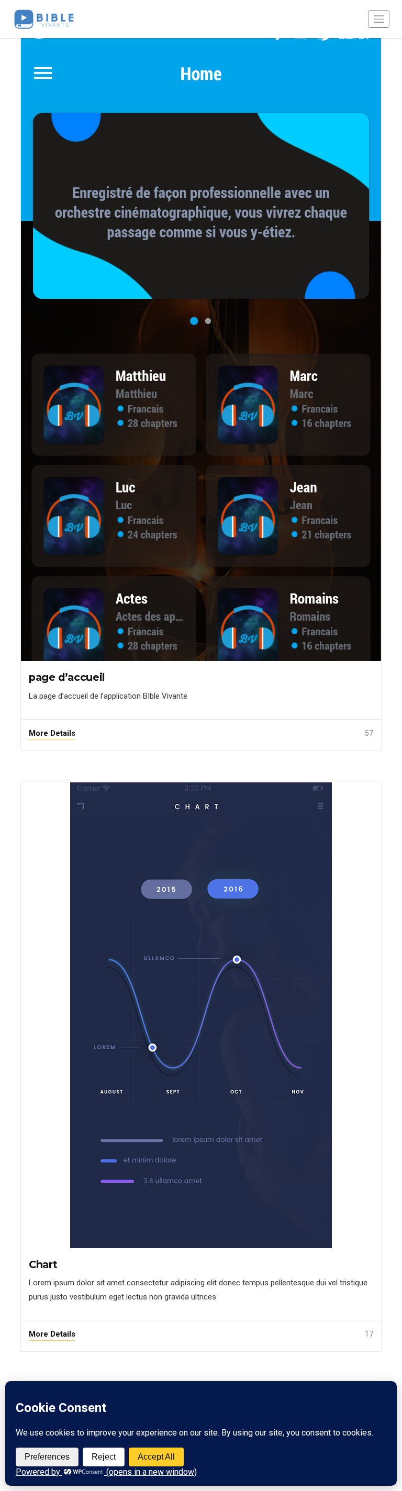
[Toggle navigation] (378, 19)
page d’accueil (67, 677)
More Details (52, 733)
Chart (43, 1264)
